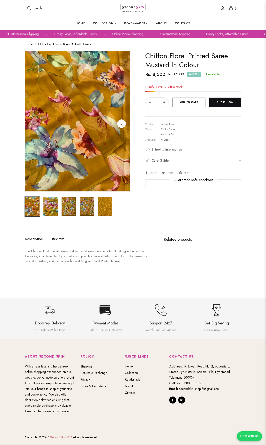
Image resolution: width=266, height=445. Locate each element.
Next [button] (121, 123)
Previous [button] (33, 123)
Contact (130, 392)
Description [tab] (34, 239)
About (129, 386)
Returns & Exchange (93, 373)
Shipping (86, 366)
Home (29, 44)
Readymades (133, 379)
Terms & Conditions (93, 386)
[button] (34, 8)
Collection (131, 373)
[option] (77, 121)
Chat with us (249, 436)
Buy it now (225, 102)
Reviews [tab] (58, 239)
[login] (223, 8)
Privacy (85, 379)
